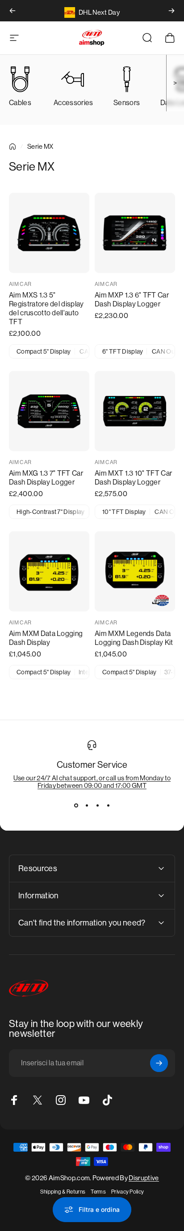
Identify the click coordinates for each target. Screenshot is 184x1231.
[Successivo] (171, 10)
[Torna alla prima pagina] (12, 146)
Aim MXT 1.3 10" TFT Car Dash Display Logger (133, 477)
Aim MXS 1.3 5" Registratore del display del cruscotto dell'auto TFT (46, 308)
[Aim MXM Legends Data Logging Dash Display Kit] (135, 571)
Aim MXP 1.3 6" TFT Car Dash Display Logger (132, 299)
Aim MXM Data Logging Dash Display (46, 638)
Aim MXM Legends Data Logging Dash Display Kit (134, 638)
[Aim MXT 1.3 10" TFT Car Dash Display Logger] (135, 411)
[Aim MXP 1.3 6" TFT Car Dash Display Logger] (135, 233)
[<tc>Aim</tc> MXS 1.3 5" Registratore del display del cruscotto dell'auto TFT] (49, 233)
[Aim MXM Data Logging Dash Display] (49, 571)
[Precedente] (12, 10)
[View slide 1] (76, 805)
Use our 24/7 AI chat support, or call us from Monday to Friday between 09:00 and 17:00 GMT (92, 781)
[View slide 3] (97, 805)
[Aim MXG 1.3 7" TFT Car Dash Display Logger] (49, 411)
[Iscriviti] (159, 1063)
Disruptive (144, 1178)
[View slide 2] (86, 805)
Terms (98, 1192)
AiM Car (20, 284)
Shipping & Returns (63, 1192)
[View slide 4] (108, 805)
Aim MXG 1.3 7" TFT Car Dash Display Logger (46, 477)
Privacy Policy (127, 1192)
